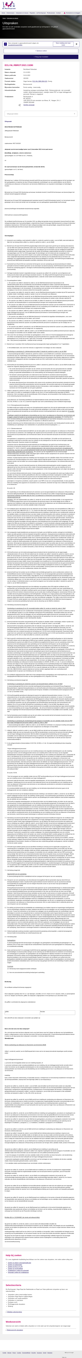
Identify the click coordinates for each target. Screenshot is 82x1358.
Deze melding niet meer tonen (63, 44)
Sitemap (9, 1352)
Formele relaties (10, 81)
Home (3, 13)
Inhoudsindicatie (10, 90)
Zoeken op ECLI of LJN (15, 1266)
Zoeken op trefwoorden (15, 1265)
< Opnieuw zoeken (41, 51)
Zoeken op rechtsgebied (15, 1268)
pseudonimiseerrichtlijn (15, 45)
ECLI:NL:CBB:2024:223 (39, 81)
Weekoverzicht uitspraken (15, 1330)
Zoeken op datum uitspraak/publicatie (19, 1263)
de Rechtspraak (41, 13)
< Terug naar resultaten (41, 57)
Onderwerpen (11, 13)
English (4, 1352)
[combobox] (41, 114)
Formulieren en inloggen (73, 13)
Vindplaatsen (9, 96)
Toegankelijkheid (26, 1352)
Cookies (19, 1352)
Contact (58, 13)
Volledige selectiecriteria (14, 1312)
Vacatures (39, 1352)
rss (75, 1353)
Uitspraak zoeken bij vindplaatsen (18, 1272)
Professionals (51, 13)
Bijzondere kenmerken (12, 87)
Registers (32, 13)
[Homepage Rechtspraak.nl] (8, 5)
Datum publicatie (10, 75)
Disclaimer (49, 1352)
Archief (44, 1352)
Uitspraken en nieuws (22, 13)
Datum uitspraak (10, 72)
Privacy (14, 1352)
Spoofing (33, 1352)
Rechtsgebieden (10, 84)
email (78, 1353)
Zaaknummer (9, 78)
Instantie (7, 69)
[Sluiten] (76, 44)
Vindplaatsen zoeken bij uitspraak (18, 1270)
